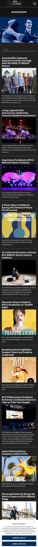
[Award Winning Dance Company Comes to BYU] (19, 468)
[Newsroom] (19, 30)
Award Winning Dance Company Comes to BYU (15, 452)
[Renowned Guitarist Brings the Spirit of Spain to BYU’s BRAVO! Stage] (19, 514)
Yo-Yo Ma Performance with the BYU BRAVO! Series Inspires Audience (19, 255)
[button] (34, 522)
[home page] (15, 3)
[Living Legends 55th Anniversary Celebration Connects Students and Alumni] (19, 130)
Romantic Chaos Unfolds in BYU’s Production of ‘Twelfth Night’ (17, 305)
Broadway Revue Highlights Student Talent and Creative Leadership (17, 352)
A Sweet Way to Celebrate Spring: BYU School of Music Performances (17, 207)
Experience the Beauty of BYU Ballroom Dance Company (18, 161)
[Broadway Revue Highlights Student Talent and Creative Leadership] (19, 369)
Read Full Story (15, 102)
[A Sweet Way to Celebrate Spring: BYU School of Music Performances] (19, 224)
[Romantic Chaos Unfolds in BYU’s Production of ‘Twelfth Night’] (19, 322)
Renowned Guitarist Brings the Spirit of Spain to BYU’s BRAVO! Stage (18, 496)
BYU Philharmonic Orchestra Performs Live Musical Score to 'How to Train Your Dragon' (19, 400)
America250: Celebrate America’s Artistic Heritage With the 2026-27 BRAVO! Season (16, 62)
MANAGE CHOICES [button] (19, 538)
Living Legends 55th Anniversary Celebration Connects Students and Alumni (18, 113)
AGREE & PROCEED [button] (19, 544)
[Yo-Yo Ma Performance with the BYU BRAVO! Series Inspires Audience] (19, 272)
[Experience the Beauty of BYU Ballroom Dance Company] (19, 177)
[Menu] (34, 3)
